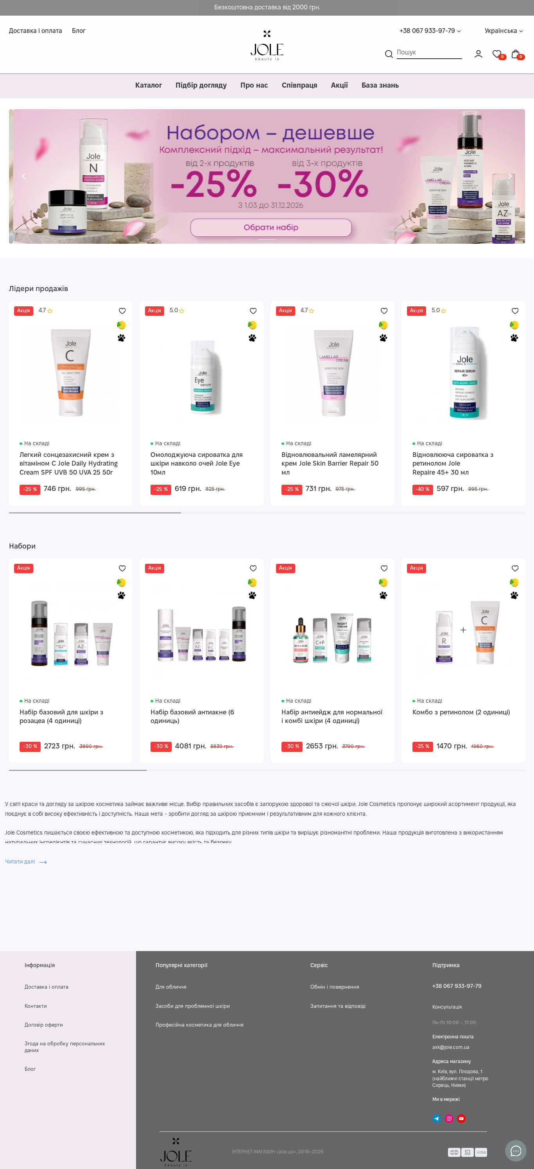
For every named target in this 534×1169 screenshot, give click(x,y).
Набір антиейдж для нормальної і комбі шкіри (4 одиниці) (331, 717)
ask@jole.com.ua (450, 1047)
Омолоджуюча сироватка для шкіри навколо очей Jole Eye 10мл (197, 464)
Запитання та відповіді (338, 1006)
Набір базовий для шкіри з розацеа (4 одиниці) (61, 717)
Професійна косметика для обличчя (200, 1025)
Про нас (254, 86)
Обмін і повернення (334, 987)
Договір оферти (44, 1025)
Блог (78, 31)
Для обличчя (171, 987)
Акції (339, 86)
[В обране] (122, 311)
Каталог (148, 86)
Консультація (447, 1007)
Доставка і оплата (35, 31)
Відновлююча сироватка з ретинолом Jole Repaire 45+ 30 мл (452, 464)
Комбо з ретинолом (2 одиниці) (461, 713)
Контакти (36, 1006)
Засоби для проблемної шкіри (193, 1006)
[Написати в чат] (516, 1151)
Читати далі (20, 862)
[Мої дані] (478, 54)
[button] (23, 176)
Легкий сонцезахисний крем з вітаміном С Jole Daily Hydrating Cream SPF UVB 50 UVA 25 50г (69, 464)
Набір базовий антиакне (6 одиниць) (192, 717)
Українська (501, 31)
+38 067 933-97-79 (427, 31)
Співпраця (299, 86)
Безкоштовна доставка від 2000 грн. (267, 8)
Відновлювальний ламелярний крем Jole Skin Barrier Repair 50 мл (329, 464)
